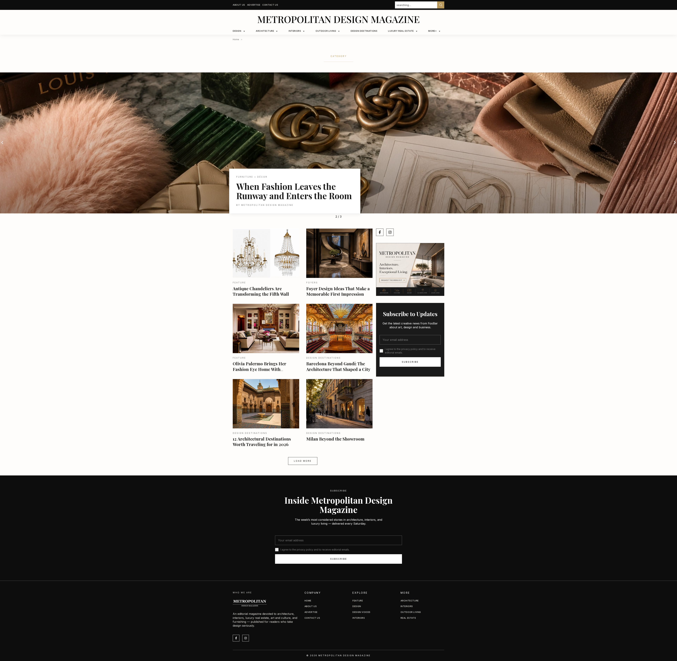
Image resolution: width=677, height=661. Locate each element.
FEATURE (357, 600)
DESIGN (237, 31)
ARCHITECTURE (265, 31)
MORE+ (432, 31)
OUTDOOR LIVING (326, 31)
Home (307, 600)
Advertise (253, 5)
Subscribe (410, 362)
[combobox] (416, 4)
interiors (407, 606)
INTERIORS (295, 31)
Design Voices (361, 612)
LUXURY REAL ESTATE (401, 31)
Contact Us (270, 5)
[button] (2, 142)
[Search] (440, 4)
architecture (410, 600)
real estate (408, 618)
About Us (239, 5)
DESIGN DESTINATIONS (364, 31)
